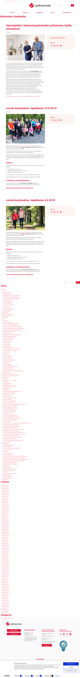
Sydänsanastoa (6, 344)
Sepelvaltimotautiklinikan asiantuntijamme (12, 326)
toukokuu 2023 (5, 529)
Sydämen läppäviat (7, 364)
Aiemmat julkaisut (7, 446)
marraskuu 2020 (5, 564)
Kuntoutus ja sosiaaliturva (9, 338)
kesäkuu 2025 (5, 500)
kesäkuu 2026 (5, 486)
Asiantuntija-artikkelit (8, 347)
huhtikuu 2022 (5, 543)
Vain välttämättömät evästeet (71, 670)
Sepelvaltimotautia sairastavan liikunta (12, 334)
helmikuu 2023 (5, 532)
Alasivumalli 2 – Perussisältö (9, 380)
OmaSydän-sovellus (7, 341)
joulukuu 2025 (5, 493)
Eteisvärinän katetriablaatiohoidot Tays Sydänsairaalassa (16, 459)
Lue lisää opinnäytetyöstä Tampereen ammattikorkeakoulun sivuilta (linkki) (22, 96)
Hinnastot (5, 451)
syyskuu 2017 (5, 608)
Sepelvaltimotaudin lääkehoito (10, 336)
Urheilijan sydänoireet (8, 322)
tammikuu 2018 (5, 606)
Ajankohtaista (5, 479)
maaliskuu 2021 (5, 557)
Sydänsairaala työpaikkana (9, 470)
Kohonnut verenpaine (8, 356)
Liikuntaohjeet (6, 372)
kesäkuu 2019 (5, 582)
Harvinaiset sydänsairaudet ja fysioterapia (12, 437)
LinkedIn (67, 636)
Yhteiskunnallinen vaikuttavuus (10, 462)
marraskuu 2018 (5, 592)
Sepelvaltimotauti (7, 361)
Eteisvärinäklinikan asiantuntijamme (11, 323)
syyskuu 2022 (5, 538)
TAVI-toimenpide (7, 396)
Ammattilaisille (67, 12)
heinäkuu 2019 (5, 581)
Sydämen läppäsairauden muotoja (11, 366)
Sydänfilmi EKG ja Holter (8, 394)
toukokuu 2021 (5, 554)
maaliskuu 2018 (5, 603)
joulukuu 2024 (5, 508)
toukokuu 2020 (5, 567)
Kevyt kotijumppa (7, 421)
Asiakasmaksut (6, 292)
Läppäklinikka (5, 312)
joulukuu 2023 (5, 523)
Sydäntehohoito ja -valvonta (9, 385)
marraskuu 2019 (5, 575)
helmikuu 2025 (5, 505)
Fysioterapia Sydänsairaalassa (58, 37)
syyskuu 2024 (5, 513)
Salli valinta (71, 667)
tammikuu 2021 (5, 560)
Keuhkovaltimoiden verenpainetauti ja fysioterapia (14, 434)
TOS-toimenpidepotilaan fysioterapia (11, 418)
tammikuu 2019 (5, 590)
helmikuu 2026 (5, 491)
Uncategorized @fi (6, 618)
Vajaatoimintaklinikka (7, 315)
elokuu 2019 (5, 579)
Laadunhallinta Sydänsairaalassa (10, 464)
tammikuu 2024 (5, 521)
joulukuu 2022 (5, 534)
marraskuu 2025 (5, 494)
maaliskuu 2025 (5, 504)
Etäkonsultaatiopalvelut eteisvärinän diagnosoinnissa (15, 456)
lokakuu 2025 (5, 496)
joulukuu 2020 (5, 562)
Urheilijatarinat (6, 352)
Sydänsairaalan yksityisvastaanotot (11, 297)
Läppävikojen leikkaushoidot (9, 410)
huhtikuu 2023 (5, 530)
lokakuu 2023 (5, 526)
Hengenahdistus (7, 345)
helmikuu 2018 (5, 605)
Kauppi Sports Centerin (29, 165)
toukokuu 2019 (5, 584)
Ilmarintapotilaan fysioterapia (9, 438)
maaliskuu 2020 (5, 570)
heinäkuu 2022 (5, 541)
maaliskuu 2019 (5, 587)
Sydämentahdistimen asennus (10, 407)
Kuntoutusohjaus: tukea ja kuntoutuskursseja (13, 371)
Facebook (60, 636)
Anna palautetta (5, 377)
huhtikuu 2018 (5, 601)
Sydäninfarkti (6, 363)
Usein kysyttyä (6, 342)
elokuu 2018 (5, 597)
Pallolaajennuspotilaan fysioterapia (11, 430)
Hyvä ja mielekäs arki (8, 339)
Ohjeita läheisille (7, 383)
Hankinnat (5, 471)
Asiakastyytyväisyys (7, 293)
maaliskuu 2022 (5, 545)
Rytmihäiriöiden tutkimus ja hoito (10, 408)
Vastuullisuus (6, 465)
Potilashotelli (6, 390)
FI (69, 1)
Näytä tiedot (57, 675)
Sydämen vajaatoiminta (8, 369)
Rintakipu (5, 320)
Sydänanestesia (6, 388)
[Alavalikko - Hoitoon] (15, 12)
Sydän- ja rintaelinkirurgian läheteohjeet (12, 448)
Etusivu (3, 289)
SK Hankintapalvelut (7, 478)
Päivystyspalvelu (7, 449)
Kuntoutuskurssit (7, 441)
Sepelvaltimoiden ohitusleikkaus (10, 405)
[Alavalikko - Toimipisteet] (43, 12)
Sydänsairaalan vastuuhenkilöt (10, 473)
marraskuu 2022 (5, 535)
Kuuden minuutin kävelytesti (9, 401)
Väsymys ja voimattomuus (9, 360)
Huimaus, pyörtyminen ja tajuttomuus (11, 349)
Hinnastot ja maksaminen (9, 304)
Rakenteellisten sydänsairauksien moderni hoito (14, 457)
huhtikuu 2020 (5, 568)
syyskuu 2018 (5, 595)
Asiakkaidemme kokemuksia (9, 386)
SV (71, 1)
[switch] (32, 676)
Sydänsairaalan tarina (8, 301)
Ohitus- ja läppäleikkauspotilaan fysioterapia (13, 432)
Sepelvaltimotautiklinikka (7, 314)
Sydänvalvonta (6, 413)
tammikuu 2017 (5, 611)
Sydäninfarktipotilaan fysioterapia (10, 424)
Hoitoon (12, 12)
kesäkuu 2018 (5, 598)
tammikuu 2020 (5, 573)
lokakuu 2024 (5, 512)
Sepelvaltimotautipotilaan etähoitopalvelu (12, 330)
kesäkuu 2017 (5, 609)
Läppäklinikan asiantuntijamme (10, 325)
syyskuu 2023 (5, 527)
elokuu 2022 (5, 540)
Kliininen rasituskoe (7, 399)
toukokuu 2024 (5, 516)
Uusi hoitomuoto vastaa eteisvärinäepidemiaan (13, 460)
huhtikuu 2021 (5, 556)
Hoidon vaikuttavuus (7, 308)
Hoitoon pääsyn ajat (7, 300)
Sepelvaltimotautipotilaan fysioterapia (11, 426)
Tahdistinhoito (6, 382)
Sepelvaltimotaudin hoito (8, 402)
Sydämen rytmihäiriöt (8, 367)
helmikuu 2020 (5, 571)
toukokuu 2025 (5, 502)
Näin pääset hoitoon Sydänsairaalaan (11, 295)
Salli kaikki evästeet (71, 663)
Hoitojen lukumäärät (7, 303)
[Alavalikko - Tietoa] (55, 12)
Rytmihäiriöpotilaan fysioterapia (10, 427)
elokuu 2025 (5, 499)
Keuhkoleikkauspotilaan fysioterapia (11, 435)
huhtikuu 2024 (5, 518)
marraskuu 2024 (5, 510)
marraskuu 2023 (5, 524)
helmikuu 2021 (5, 559)
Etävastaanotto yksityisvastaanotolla (11, 298)
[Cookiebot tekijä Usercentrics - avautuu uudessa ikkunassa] (7, 676)
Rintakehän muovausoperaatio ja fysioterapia (13, 429)
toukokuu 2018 (5, 600)
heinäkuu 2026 (5, 485)
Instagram (63, 636)
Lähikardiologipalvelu (8, 454)
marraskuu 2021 (5, 549)
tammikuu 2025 (5, 507)
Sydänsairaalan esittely (8, 309)
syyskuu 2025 (5, 497)
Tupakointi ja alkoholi (8, 333)
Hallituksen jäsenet (7, 475)
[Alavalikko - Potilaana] (28, 12)
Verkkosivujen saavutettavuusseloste (10, 375)
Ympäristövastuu (7, 467)
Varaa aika (46, 645)
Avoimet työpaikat (7, 476)
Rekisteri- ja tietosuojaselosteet (9, 374)
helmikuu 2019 (5, 589)
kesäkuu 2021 (5, 552)
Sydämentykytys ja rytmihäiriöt (10, 350)
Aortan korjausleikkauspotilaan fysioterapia (13, 440)
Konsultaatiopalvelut (8, 453)
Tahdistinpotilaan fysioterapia (10, 419)
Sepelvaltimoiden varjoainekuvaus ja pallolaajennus (14, 404)
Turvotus (5, 353)
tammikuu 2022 (5, 548)
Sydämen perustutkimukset (9, 393)
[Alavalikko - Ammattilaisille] (71, 12)
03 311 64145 (14, 1)
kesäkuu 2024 (5, 515)
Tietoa (52, 12)
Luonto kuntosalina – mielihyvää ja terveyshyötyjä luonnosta (16, 423)
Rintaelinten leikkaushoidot (9, 412)
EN (73, 1)
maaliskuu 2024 (5, 519)
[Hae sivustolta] (72, 5)
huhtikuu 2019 (5, 586)
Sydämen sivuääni (7, 358)
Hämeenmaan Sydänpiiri (24, 146)
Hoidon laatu (6, 306)
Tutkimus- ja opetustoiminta (9, 468)
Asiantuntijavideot (7, 355)
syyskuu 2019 (5, 578)
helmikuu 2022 (5, 546)
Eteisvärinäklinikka (6, 311)
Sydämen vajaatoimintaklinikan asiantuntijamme (14, 328)
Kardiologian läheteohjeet (9, 445)
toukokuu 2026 (5, 488)
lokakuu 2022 (5, 537)
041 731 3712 (50, 638)
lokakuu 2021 (5, 551)
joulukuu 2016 (5, 612)
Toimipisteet (39, 12)
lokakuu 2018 (5, 593)
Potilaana (25, 12)
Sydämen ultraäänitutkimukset (10, 397)
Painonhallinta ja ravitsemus (9, 331)
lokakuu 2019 (5, 576)
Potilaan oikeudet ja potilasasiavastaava (12, 391)
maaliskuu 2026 (5, 489)
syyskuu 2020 (5, 565)
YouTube (70, 636)
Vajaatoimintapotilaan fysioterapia (11, 416)
